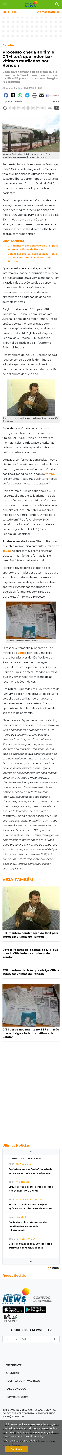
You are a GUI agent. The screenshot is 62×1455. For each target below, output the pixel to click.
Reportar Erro (17, 1396)
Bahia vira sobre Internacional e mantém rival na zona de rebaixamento (28, 1226)
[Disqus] (31, 1091)
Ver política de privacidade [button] (20, 1440)
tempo (50, 474)
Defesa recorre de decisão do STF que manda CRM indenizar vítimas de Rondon (32, 257)
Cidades (8, 45)
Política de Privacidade (23, 1380)
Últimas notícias (48, 12)
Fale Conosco (16, 1388)
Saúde (22, 652)
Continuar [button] (16, 1449)
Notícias (54, 1268)
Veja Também (17, 879)
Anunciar (12, 1373)
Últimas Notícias (16, 1145)
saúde (6, 550)
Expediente (13, 1365)
